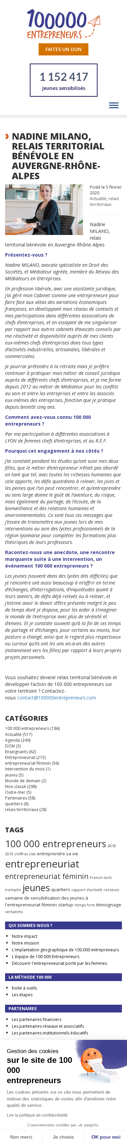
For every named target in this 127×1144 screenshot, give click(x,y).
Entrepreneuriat (20, 757)
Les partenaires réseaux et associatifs (48, 1026)
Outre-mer (15, 792)
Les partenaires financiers (36, 1019)
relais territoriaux (104, 201)
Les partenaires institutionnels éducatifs (50, 1033)
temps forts (85, 905)
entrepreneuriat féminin (28, 763)
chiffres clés (25, 854)
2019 (9, 854)
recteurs (111, 889)
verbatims (14, 911)
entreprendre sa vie (57, 854)
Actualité (98, 198)
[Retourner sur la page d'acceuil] (63, 23)
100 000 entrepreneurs (27, 728)
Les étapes (22, 995)
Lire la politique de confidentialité (37, 1115)
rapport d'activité (86, 889)
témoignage (108, 905)
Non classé (15, 786)
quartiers (14, 804)
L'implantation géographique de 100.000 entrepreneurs (65, 950)
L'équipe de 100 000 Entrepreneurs (45, 956)
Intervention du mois (25, 769)
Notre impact (24, 936)
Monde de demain (22, 781)
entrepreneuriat (42, 864)
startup (65, 905)
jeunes (11, 775)
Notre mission (25, 943)
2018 (112, 845)
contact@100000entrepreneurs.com (56, 697)
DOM (10, 746)
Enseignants (16, 752)
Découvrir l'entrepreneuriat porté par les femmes (59, 963)
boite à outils (24, 988)
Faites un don (63, 49)
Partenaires (16, 798)
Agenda (12, 740)
